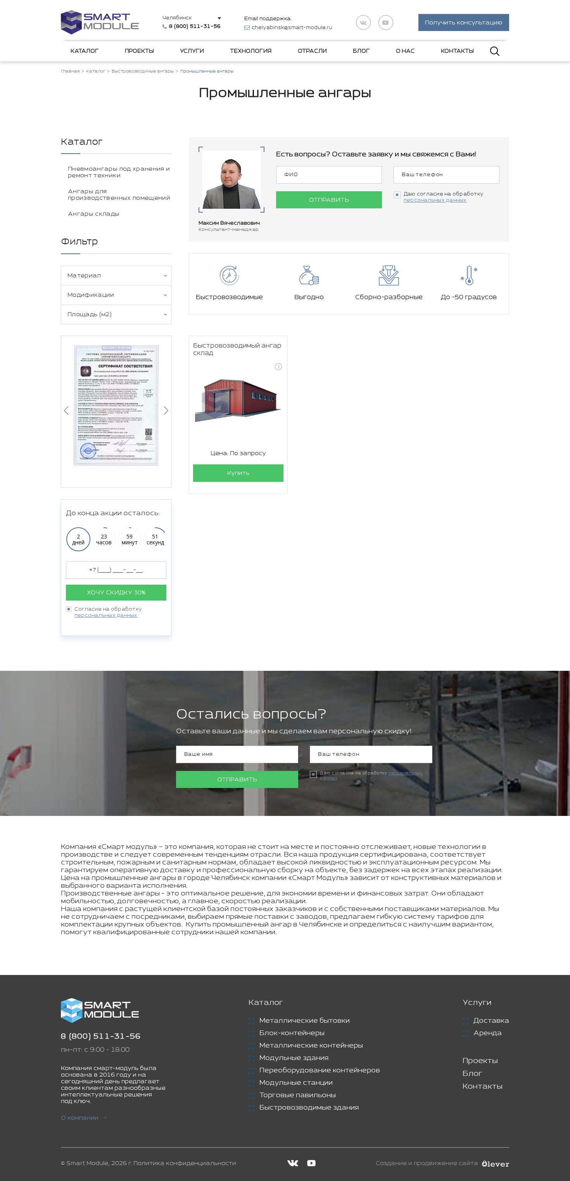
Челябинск (177, 18)
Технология (250, 51)
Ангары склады (94, 214)
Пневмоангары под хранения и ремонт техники (119, 172)
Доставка (491, 1021)
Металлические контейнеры (311, 1045)
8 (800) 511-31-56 (101, 1036)
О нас (405, 51)
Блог (361, 51)
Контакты (457, 51)
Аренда (487, 1033)
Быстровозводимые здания (309, 1108)
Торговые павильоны (297, 1095)
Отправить (329, 200)
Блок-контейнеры (292, 1033)
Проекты (139, 51)
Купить (238, 473)
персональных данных (106, 615)
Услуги (192, 51)
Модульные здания (293, 1058)
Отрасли (312, 51)
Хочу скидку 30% (116, 592)
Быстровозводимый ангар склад (237, 349)
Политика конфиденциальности (184, 1163)
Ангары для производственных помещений (119, 194)
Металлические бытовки (304, 1021)
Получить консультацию (464, 22)
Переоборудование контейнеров (319, 1070)
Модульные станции (296, 1083)
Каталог (85, 51)
